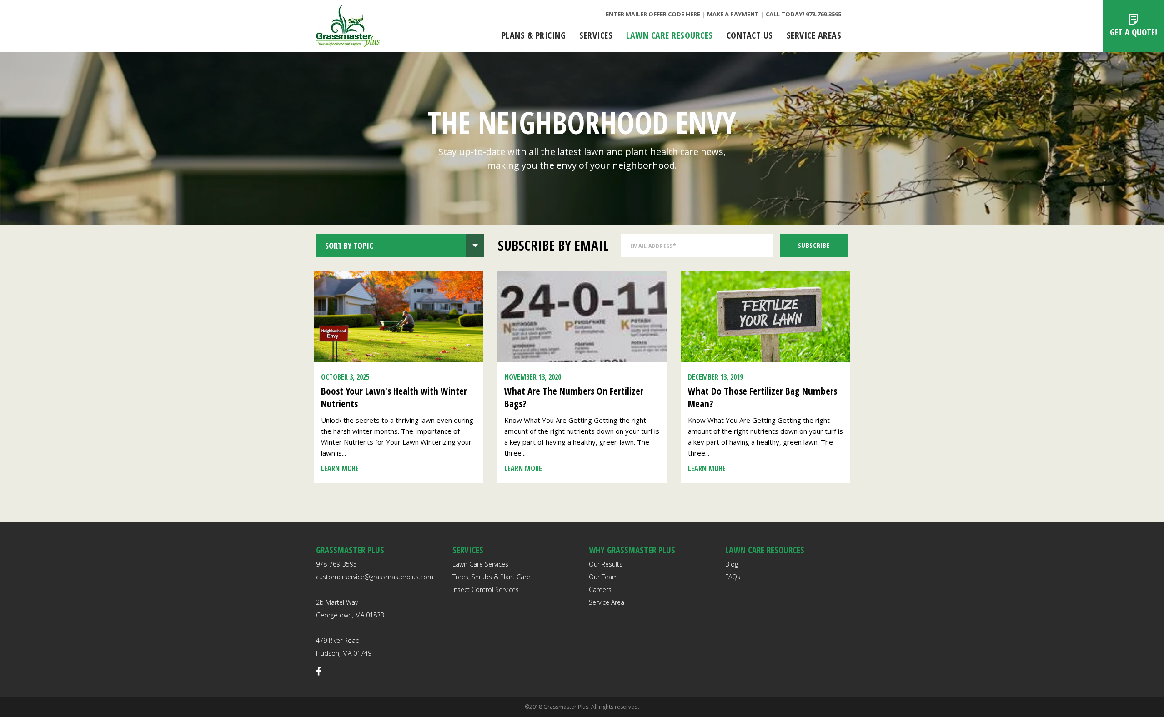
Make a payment (733, 14)
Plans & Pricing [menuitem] (534, 35)
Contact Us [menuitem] (750, 35)
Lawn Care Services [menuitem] (480, 564)
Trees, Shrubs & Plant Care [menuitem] (491, 576)
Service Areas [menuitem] (814, 35)
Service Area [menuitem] (606, 602)
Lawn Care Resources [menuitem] (669, 35)
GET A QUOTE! (1133, 32)
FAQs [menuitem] (732, 576)
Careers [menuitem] (600, 589)
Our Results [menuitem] (605, 564)
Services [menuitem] (595, 35)
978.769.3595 (823, 14)
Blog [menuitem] (731, 564)
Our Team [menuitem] (603, 576)
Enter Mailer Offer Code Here (653, 14)
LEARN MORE (340, 468)
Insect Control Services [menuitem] (485, 589)
